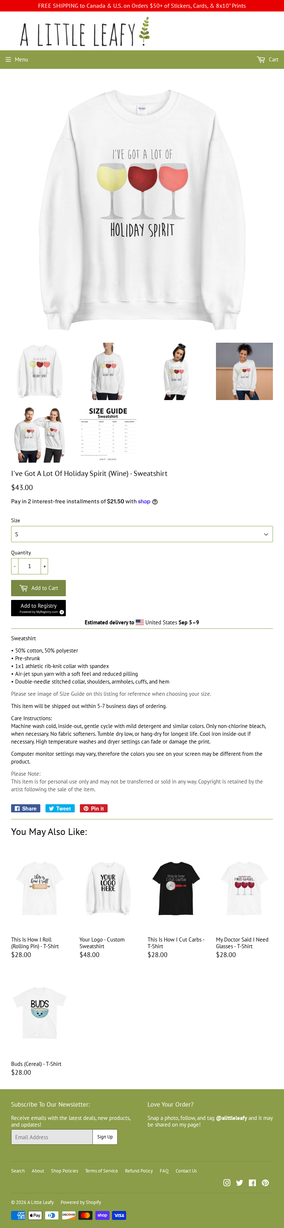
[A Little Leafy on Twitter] (239, 1183)
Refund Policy (139, 1171)
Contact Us (186, 1171)
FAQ (164, 1171)
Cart (272, 59)
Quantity (21, 553)
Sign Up (105, 1137)
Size (15, 520)
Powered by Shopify (81, 1202)
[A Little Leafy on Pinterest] (265, 1183)
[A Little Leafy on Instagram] (227, 1183)
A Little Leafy (40, 1202)
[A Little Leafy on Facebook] (252, 1183)
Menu (21, 59)
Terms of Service (101, 1171)
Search (18, 1171)
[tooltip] (60, 611)
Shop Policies (64, 1171)
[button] (38, 608)
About (38, 1171)
